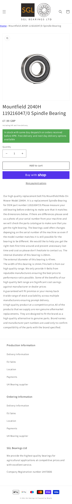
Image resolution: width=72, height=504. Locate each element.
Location (11, 369)
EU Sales (11, 361)
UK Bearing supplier (17, 384)
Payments (12, 376)
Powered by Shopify (45, 498)
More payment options (36, 183)
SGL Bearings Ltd (31, 498)
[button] (4, 11)
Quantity (7, 146)
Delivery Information (18, 354)
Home (3, 25)
